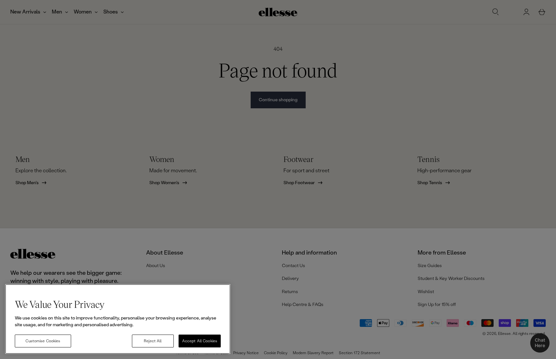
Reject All (153, 341)
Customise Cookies (42, 341)
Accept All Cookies (199, 341)
